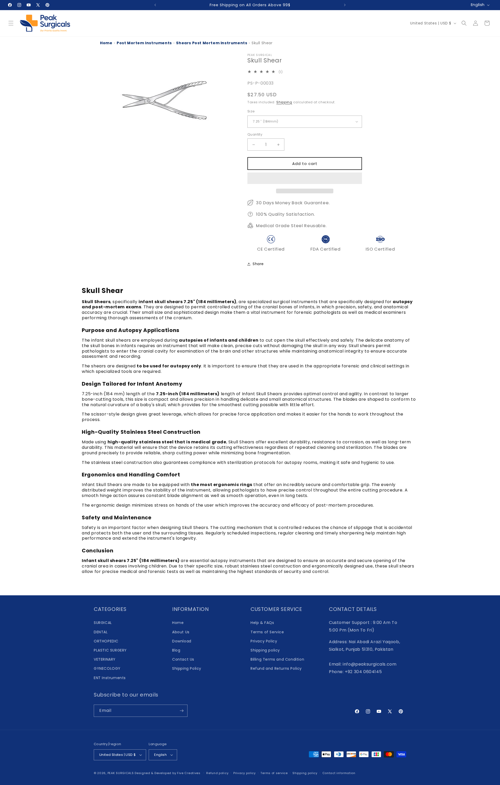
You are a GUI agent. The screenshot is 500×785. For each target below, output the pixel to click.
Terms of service (274, 773)
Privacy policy (244, 773)
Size (251, 111)
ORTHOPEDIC (106, 641)
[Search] (464, 23)
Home (106, 43)
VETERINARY (105, 659)
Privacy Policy (264, 641)
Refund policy (217, 773)
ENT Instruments (110, 677)
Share (258, 263)
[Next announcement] (345, 5)
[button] (304, 178)
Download (181, 641)
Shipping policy (265, 650)
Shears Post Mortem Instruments (211, 43)
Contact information (338, 773)
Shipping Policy (186, 668)
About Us (181, 632)
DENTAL (101, 632)
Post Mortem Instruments (144, 43)
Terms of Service (267, 632)
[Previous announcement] (155, 5)
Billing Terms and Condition (277, 659)
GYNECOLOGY (107, 668)
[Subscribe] (181, 711)
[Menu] (11, 23)
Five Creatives (189, 773)
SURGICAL (103, 622)
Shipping (284, 102)
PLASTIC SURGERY (110, 650)
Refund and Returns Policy (276, 668)
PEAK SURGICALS (121, 773)
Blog (176, 650)
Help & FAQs (262, 622)
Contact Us (183, 659)
